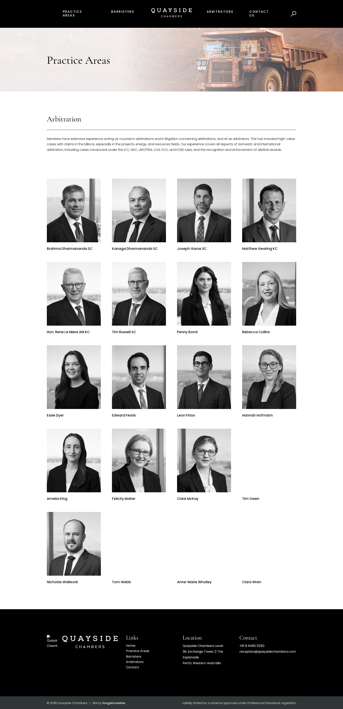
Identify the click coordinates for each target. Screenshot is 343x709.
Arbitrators (220, 11)
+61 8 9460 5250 (251, 646)
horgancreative (113, 703)
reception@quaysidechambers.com (267, 651)
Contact (132, 667)
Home (130, 645)
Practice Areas (137, 651)
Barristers (122, 11)
